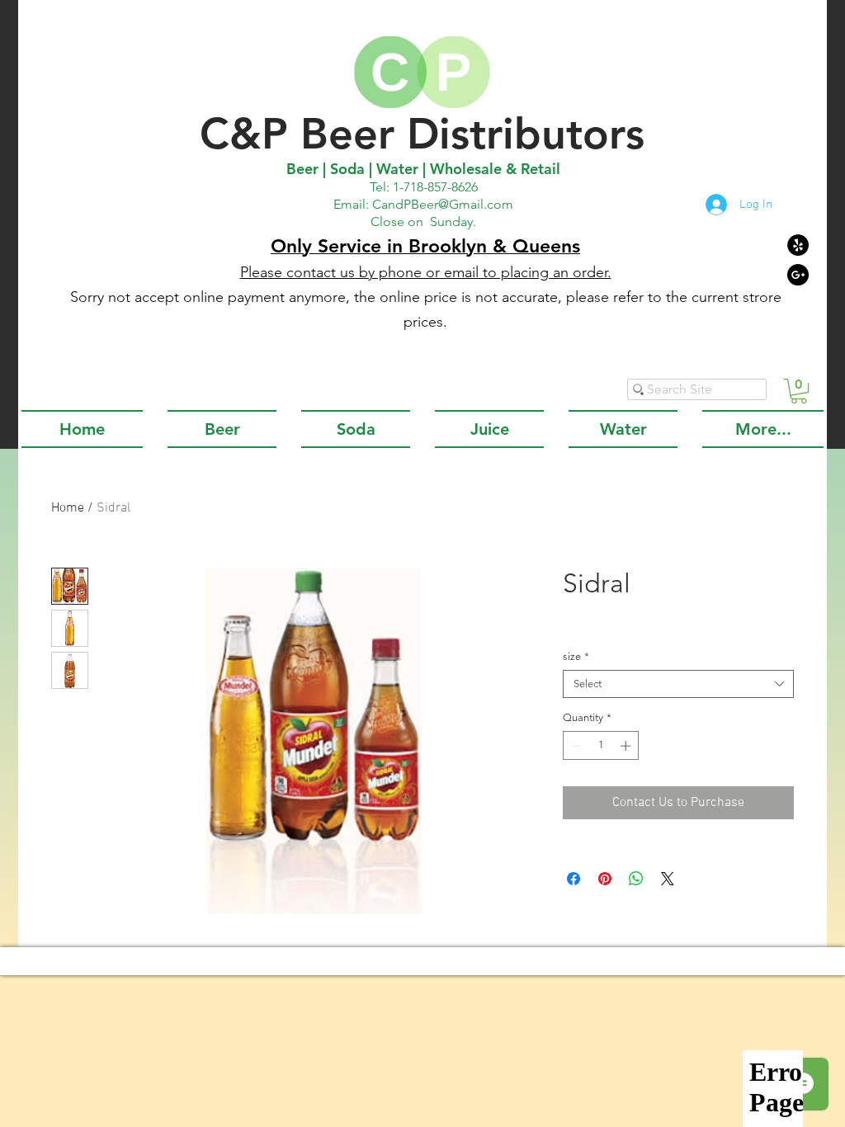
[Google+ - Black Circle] (798, 274)
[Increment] (627, 746)
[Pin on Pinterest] (605, 879)
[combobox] (678, 684)
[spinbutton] (601, 746)
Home (67, 508)
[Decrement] (575, 746)
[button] (799, 391)
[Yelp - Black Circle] (798, 245)
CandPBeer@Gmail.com (442, 204)
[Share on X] (667, 879)
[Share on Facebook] (573, 879)
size (576, 656)
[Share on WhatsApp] (636, 879)
